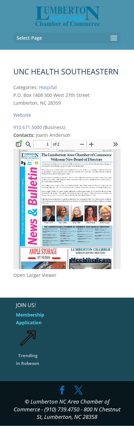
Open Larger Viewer (35, 275)
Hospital (48, 87)
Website (22, 115)
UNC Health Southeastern (65, 71)
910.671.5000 (27, 127)
